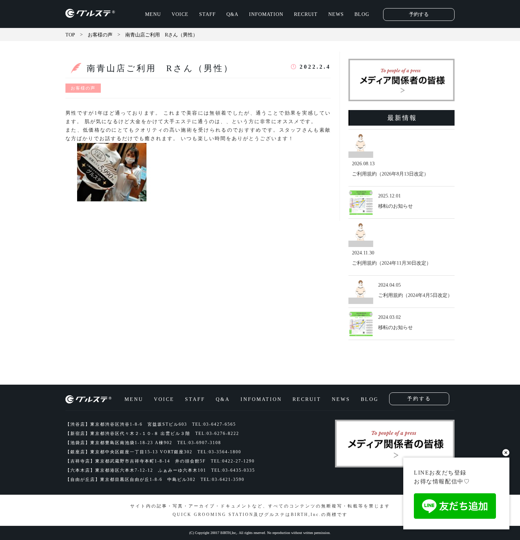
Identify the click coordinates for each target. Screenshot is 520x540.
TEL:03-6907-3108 (199, 442)
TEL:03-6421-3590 (222, 479)
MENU (153, 14)
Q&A (232, 14)
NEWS (336, 14)
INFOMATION (266, 14)
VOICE (180, 14)
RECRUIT (306, 14)
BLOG (361, 14)
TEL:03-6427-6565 (214, 424)
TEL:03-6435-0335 (233, 470)
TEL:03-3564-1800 (219, 451)
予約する (419, 14)
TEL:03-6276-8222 (217, 433)
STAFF (207, 14)
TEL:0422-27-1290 (233, 461)
